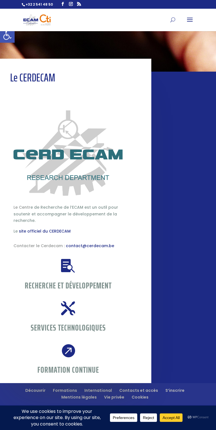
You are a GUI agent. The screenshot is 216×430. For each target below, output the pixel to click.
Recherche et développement (68, 285)
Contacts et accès (138, 390)
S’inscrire (174, 390)
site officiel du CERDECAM (45, 231)
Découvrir (35, 390)
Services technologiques (68, 327)
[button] (7, 35)
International (98, 390)
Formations (65, 390)
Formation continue (68, 369)
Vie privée (114, 397)
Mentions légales (79, 397)
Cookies (140, 397)
